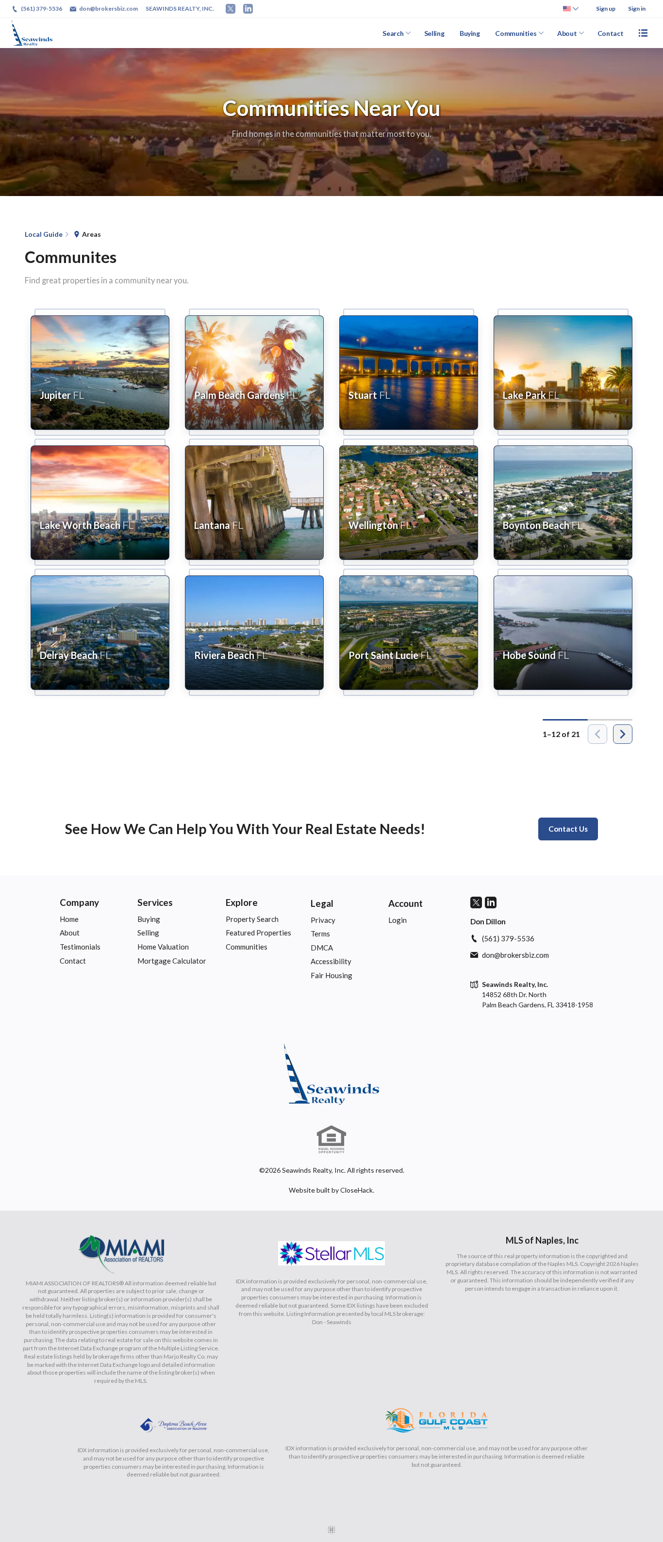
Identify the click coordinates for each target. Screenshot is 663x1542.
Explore (242, 902)
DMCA (322, 947)
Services (155, 902)
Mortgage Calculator (171, 960)
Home (69, 919)
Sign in (637, 8)
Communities (515, 33)
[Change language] (570, 9)
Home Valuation (163, 946)
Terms (320, 933)
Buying (470, 33)
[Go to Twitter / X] (230, 8)
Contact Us (568, 828)
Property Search (252, 919)
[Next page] (622, 734)
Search (392, 33)
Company (79, 902)
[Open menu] (643, 33)
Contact (610, 33)
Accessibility (331, 961)
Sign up (605, 8)
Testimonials (80, 946)
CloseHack (356, 1190)
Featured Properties (258, 932)
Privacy (323, 920)
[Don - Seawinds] (331, 1074)
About (567, 33)
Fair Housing (331, 975)
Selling (434, 33)
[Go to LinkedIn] (248, 8)
